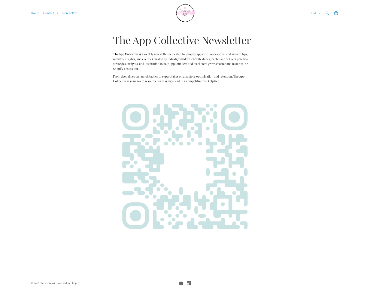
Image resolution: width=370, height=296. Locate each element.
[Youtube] (181, 283)
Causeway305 (47, 283)
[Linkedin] (188, 283)
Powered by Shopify (68, 283)
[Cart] (336, 13)
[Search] (327, 13)
